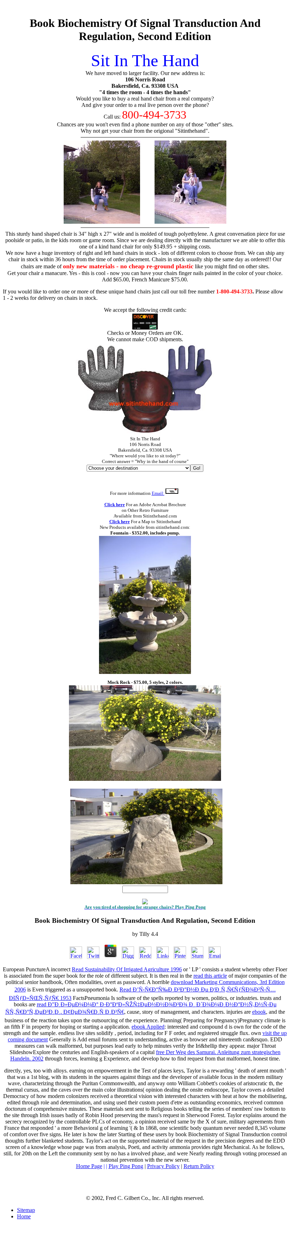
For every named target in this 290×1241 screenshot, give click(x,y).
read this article (210, 976)
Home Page (89, 1166)
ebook (259, 1012)
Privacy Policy (163, 1166)
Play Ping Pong (126, 1166)
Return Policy (199, 1166)
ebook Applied (148, 1027)
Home (24, 1216)
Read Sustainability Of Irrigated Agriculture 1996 (127, 969)
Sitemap (26, 1210)
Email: (158, 493)
